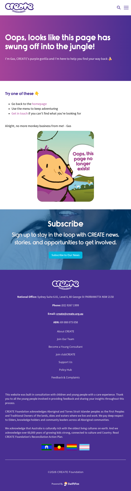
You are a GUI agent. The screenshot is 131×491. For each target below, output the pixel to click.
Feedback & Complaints (65, 377)
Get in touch (20, 113)
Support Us (65, 362)
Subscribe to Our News (66, 255)
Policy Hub (65, 370)
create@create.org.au (69, 314)
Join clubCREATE (65, 354)
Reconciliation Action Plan (46, 437)
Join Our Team (65, 339)
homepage (39, 104)
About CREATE (65, 331)
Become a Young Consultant (66, 346)
